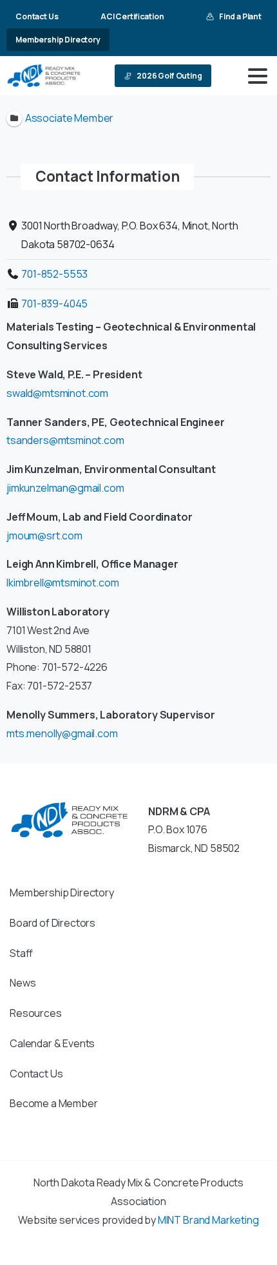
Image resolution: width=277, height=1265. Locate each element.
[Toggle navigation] (258, 76)
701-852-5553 (54, 274)
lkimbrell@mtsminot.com (62, 582)
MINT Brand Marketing (208, 1220)
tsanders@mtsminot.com (65, 440)
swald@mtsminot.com (57, 393)
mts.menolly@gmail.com (62, 733)
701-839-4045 (54, 303)
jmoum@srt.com (44, 535)
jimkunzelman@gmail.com (65, 488)
